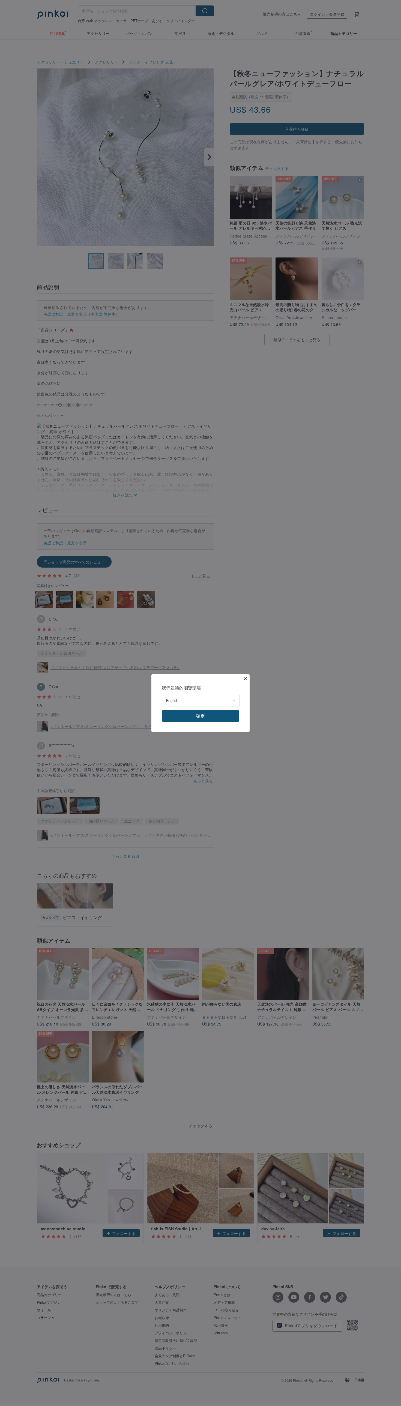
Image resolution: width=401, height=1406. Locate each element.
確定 (200, 716)
